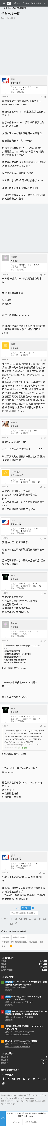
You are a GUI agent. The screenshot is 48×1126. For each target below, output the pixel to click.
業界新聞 (9, 1020)
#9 (45, 726)
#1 (45, 97)
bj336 (44, 970)
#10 (44, 873)
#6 (45, 538)
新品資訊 (9, 990)
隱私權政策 (33, 942)
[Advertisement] (24, 45)
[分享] (41, 97)
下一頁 (24, 908)
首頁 (3, 946)
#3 (45, 360)
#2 (45, 275)
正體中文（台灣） (19, 937)
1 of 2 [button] (16, 908)
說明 (41, 942)
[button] (4, 3)
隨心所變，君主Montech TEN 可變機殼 (21, 1041)
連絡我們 (5, 942)
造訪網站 (21, 92)
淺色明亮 (5, 937)
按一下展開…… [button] (24, 748)
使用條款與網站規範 (19, 942)
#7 (45, 593)
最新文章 (9, 977)
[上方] (7, 946)
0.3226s (38, 1101)
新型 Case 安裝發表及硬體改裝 (17, 1034)
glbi (4, 18)
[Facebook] (2, 1107)
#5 (45, 487)
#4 (45, 438)
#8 (45, 641)
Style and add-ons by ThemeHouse (20, 1098)
